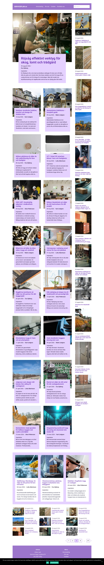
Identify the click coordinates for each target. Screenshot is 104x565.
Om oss (47, 6)
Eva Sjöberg (24, 68)
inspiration (24, 71)
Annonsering (39, 6)
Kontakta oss (61, 6)
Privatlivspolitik (54, 562)
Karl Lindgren (29, 117)
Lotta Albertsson (60, 161)
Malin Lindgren (60, 115)
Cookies (53, 6)
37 (88, 540)
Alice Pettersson (29, 209)
